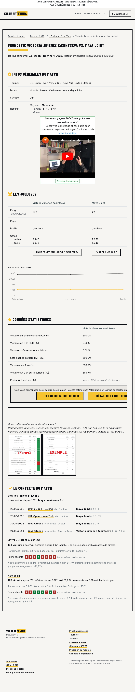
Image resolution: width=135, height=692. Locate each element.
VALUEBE (15, 13)
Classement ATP (77, 642)
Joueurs (73, 638)
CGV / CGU (12, 665)
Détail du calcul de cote (62, 396)
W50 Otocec (35, 523)
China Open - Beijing (40, 508)
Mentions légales (15, 669)
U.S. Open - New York (41, 516)
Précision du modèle (80, 650)
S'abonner (11, 661)
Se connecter (120, 13)
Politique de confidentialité (20, 672)
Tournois (74, 635)
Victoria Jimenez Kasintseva (24, 540)
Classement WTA (78, 646)
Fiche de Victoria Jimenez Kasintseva (57, 252)
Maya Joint (14, 575)
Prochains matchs (78, 631)
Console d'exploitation (81, 653)
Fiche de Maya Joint (106, 252)
